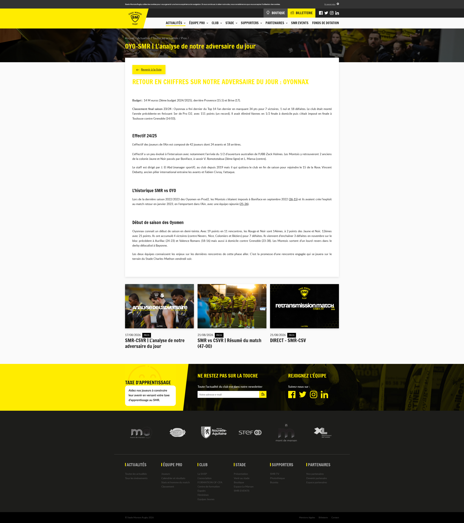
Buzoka (274, 482)
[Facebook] (321, 13)
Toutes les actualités (165, 38)
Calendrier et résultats (173, 478)
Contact (335, 517)
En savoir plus (329, 4)
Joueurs (165, 473)
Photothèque (277, 478)
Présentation (241, 473)
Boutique (239, 482)
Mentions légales (307, 517)
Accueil (129, 38)
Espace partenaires (316, 482)
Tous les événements (136, 478)
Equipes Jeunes (206, 499)
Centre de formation (209, 486)
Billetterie (323, 517)
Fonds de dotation (325, 22)
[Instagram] (332, 13)
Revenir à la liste (151, 69)
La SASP (202, 473)
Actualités (143, 38)
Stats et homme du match (175, 482)
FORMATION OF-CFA (210, 482)
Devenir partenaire (316, 478)
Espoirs (202, 490)
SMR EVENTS (299, 22)
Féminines (203, 495)
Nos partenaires (315, 473)
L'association (205, 478)
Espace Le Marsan (244, 486)
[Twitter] (326, 13)
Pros (184, 38)
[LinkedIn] (337, 13)
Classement (167, 486)
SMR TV (274, 473)
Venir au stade (241, 478)
